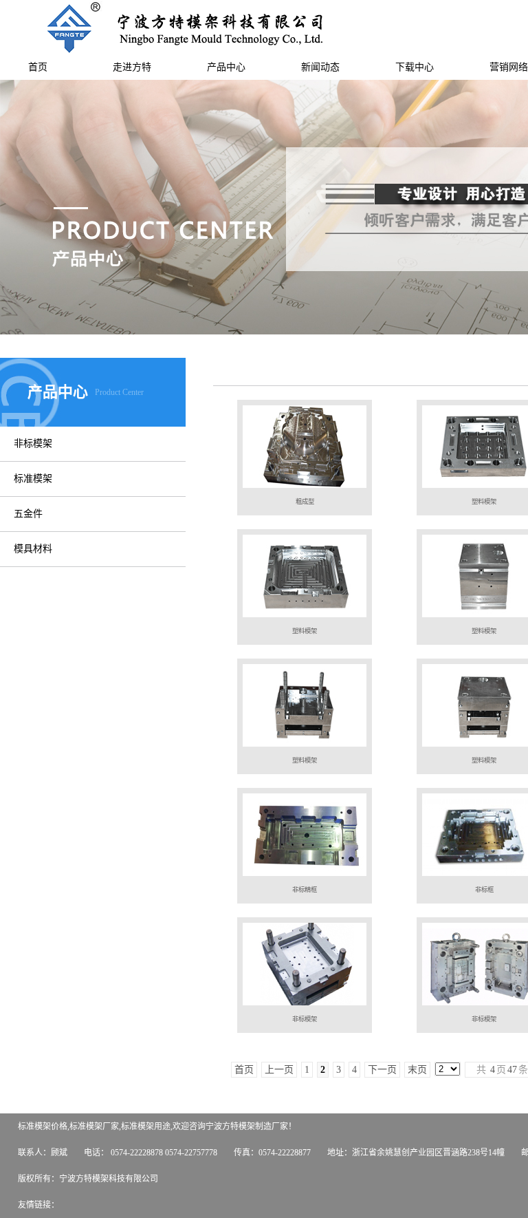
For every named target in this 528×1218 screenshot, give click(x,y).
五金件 (28, 514)
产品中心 (226, 67)
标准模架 (33, 478)
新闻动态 (320, 67)
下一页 (382, 1070)
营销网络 (509, 67)
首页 (37, 67)
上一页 (279, 1070)
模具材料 (33, 549)
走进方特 (132, 67)
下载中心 (414, 67)
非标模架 (33, 443)
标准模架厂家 (94, 1126)
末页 (417, 1070)
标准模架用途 (145, 1126)
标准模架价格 (42, 1126)
